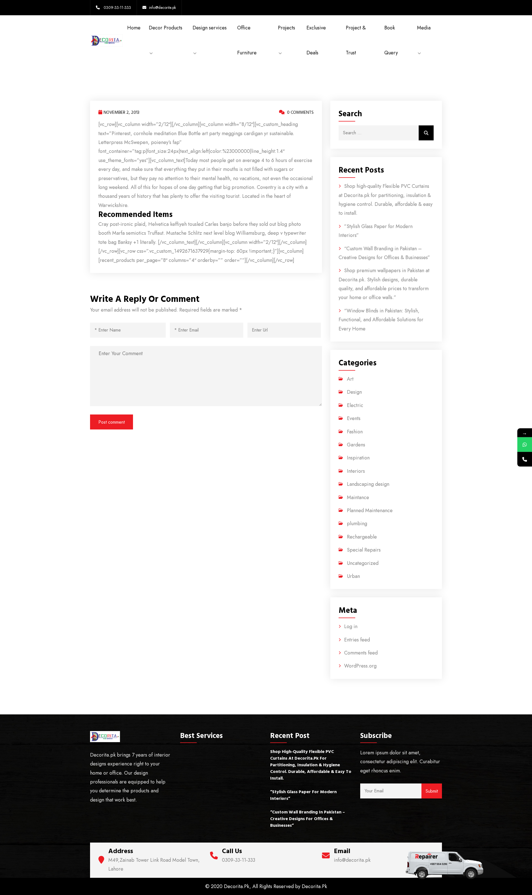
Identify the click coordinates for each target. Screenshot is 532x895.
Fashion (355, 431)
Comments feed (361, 652)
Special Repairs (364, 549)
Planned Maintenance (370, 510)
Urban (353, 576)
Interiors (356, 471)
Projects (286, 27)
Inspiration (358, 457)
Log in (350, 626)
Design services (210, 27)
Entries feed (357, 639)
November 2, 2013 (121, 112)
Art (350, 379)
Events (353, 418)
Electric (355, 405)
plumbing (357, 523)
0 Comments (300, 112)
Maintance (358, 497)
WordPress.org (360, 665)
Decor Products (165, 27)
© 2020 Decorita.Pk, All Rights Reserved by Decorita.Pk (266, 886)
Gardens (356, 444)
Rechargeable (362, 536)
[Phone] (524, 459)
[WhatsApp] (524, 444)
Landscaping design (368, 484)
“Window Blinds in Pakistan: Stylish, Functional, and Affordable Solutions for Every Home (381, 319)
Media (424, 27)
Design (354, 392)
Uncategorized (362, 563)
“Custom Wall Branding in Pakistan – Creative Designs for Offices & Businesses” (307, 818)
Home (133, 27)
